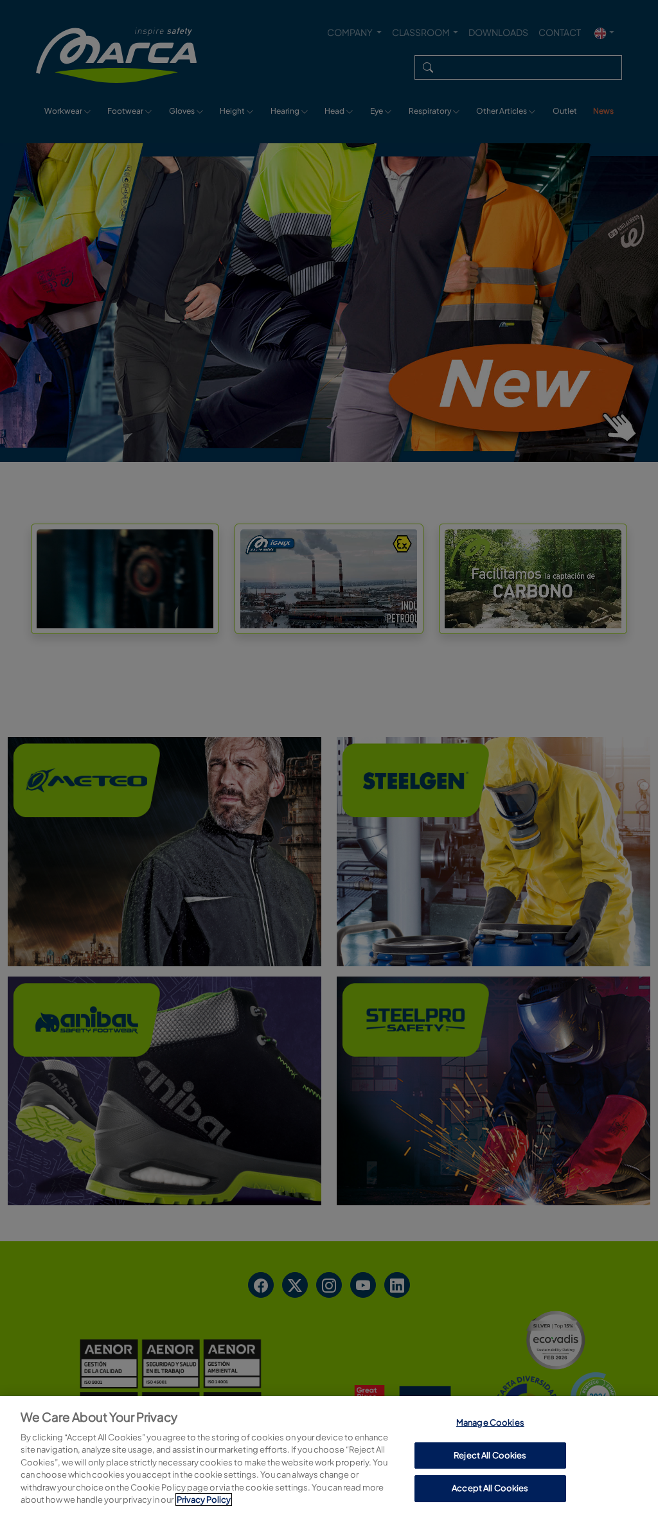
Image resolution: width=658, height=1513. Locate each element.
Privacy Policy (204, 1499)
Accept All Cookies (490, 1488)
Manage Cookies (490, 1422)
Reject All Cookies (490, 1455)
